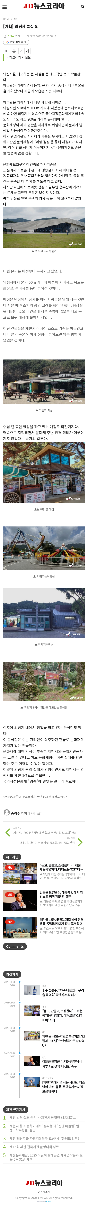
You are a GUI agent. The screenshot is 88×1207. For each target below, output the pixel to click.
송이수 (11, 36)
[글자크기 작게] (21, 51)
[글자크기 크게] (27, 51)
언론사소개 (44, 1192)
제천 (16, 19)
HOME (6, 19)
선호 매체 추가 (18, 42)
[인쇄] (14, 51)
